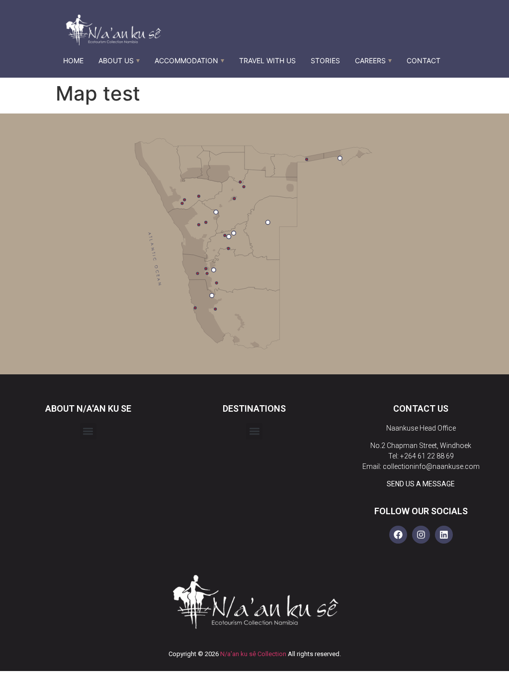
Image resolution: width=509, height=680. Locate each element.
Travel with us (267, 60)
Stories (325, 60)
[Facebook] (398, 535)
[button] (88, 431)
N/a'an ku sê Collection (253, 654)
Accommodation (186, 60)
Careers (370, 60)
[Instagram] (421, 535)
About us (116, 60)
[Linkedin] (444, 535)
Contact (423, 60)
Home (73, 60)
